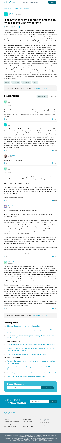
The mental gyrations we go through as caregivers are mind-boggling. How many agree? (31, 362)
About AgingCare (44, 425)
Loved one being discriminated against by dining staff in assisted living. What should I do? (31, 337)
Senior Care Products (28, 426)
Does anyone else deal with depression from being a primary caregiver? (31, 345)
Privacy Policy (34, 440)
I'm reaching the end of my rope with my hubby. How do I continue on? (31, 373)
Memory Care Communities (10, 426)
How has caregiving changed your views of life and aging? (27, 354)
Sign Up (53, 402)
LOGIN (52, 2)
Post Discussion (47, 388)
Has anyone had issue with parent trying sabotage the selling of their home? (30, 331)
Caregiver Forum (27, 419)
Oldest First (52, 96)
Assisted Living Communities (10, 424)
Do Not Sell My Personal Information (45, 440)
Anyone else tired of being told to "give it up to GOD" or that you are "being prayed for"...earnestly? (30, 349)
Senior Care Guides (27, 421)
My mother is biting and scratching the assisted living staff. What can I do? (31, 368)
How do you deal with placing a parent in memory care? (26, 377)
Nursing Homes (7, 428)
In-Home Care (7, 419)
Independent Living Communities (11, 421)
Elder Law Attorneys (27, 424)
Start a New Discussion (40, 88)
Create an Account (44, 422)
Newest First (41, 96)
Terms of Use (27, 440)
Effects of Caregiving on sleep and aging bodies (23, 326)
